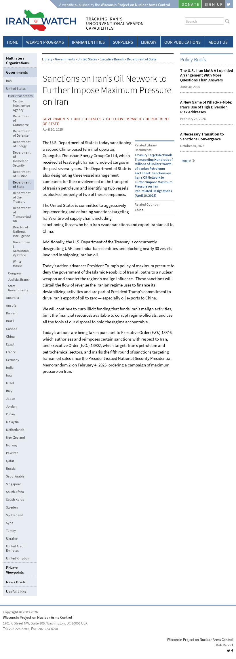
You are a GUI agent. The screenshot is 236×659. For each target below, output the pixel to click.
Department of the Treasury (22, 197)
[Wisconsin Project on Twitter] (229, 4)
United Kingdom (18, 558)
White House (17, 263)
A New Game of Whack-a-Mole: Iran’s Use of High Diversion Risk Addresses (206, 107)
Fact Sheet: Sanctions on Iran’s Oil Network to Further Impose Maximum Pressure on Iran (153, 180)
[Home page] (39, 30)
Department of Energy (22, 144)
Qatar (10, 461)
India (10, 367)
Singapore (13, 484)
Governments (65, 59)
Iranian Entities (88, 42)
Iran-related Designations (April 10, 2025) (153, 193)
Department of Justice (22, 174)
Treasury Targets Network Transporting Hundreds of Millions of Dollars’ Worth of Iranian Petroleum (154, 162)
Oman (10, 414)
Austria (11, 305)
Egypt (10, 344)
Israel (10, 383)
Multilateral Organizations (17, 60)
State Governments (18, 288)
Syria (9, 523)
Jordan (11, 406)
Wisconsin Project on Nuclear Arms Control (37, 617)
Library (148, 42)
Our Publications (182, 42)
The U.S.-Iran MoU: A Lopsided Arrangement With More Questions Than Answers (206, 75)
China (10, 336)
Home (12, 42)
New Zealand (15, 437)
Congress (15, 273)
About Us (218, 42)
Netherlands (15, 429)
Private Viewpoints (15, 570)
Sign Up (214, 4)
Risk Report (224, 645)
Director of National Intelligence (21, 231)
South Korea (15, 499)
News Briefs (16, 582)
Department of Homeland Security (22, 159)
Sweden (12, 507)
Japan (10, 398)
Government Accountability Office (22, 248)
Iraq (9, 375)
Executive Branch (112, 59)
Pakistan (12, 453)
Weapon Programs (45, 42)
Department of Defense (22, 133)
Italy (9, 391)
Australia (12, 297)
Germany (12, 360)
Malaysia (12, 422)
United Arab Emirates (15, 548)
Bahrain (12, 313)
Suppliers (123, 42)
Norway (12, 445)
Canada (11, 328)
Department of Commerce (22, 120)
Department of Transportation (22, 214)
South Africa (15, 492)
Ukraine (12, 538)
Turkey (11, 530)
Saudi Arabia (15, 476)
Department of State (141, 59)
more (186, 160)
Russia (11, 468)
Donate (190, 4)
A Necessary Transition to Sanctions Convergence (202, 136)
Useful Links (16, 591)
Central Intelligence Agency (21, 105)
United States (87, 59)
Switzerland (14, 515)
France (11, 352)
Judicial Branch (19, 280)
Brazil (10, 321)
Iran (9, 81)
